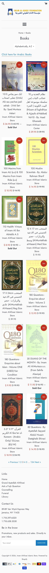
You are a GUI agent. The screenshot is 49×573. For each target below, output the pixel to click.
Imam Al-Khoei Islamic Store (27, 555)
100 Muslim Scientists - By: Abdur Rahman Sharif (36, 172)
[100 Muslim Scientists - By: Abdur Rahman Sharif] (36, 151)
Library (5, 496)
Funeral (5, 493)
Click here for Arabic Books (17, 54)
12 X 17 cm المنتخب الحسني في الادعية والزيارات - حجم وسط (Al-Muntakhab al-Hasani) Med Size (37, 236)
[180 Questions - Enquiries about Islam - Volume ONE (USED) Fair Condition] (12, 340)
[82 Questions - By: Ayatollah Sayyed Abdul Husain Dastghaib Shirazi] (36, 408)
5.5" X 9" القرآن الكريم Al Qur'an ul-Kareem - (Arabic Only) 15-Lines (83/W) (12, 436)
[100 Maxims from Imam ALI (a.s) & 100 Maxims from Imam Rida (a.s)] (12, 151)
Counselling (7, 489)
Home (4, 479)
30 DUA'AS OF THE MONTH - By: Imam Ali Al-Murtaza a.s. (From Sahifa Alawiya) (37, 366)
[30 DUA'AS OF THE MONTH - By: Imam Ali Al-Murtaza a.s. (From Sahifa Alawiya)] (36, 340)
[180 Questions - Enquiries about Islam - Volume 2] (36, 276)
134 (32, 462)
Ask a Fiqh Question (11, 486)
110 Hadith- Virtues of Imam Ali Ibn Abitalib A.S (12, 230)
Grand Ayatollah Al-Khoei (13, 482)
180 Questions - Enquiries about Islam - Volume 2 (37, 298)
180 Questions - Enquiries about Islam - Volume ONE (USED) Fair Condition (12, 367)
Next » (38, 462)
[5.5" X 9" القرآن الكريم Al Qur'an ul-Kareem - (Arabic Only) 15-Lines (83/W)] (12, 409)
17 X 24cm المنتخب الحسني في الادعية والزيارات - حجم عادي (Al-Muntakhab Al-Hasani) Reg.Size (12, 300)
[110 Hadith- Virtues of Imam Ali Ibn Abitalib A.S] (12, 210)
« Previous (13, 462)
